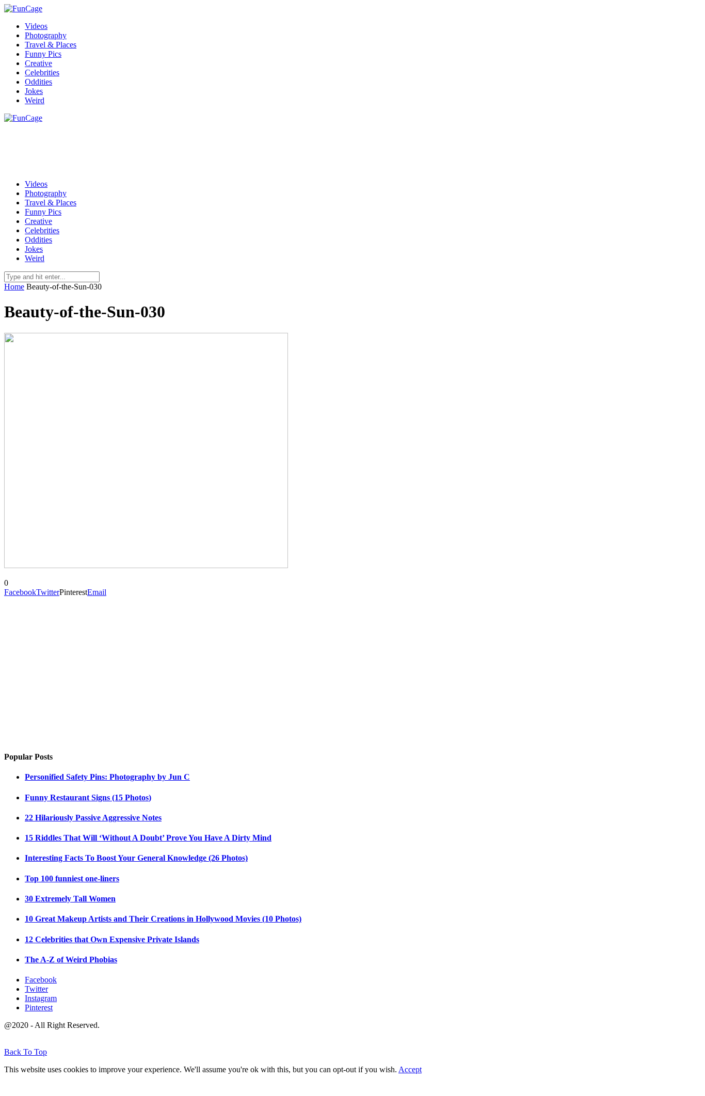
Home (14, 286)
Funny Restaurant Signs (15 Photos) (88, 797)
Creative (38, 63)
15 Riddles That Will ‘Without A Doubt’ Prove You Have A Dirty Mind (148, 837)
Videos (36, 26)
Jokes (34, 91)
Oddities (38, 81)
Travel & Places (50, 44)
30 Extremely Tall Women (70, 898)
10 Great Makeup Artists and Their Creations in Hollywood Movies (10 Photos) (163, 918)
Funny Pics (43, 54)
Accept (410, 1069)
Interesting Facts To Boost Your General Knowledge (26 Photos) (136, 857)
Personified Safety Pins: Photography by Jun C (107, 776)
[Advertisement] (192, 146)
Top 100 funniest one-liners (72, 878)
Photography (46, 35)
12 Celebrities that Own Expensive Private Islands (112, 939)
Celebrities (42, 72)
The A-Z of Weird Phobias (71, 959)
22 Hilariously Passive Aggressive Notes (93, 817)
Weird (34, 100)
